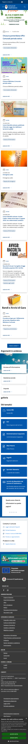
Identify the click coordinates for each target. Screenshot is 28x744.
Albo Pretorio (7, 716)
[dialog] (14, 730)
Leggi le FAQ (7, 703)
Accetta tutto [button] (14, 734)
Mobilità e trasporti (9, 630)
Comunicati (7, 656)
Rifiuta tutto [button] (14, 738)
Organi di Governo (8, 597)
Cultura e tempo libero (9, 623)
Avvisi (7, 31)
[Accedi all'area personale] (21, 2)
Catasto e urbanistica (9, 628)
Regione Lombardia (7, 2)
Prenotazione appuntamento (11, 698)
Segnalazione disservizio (10, 701)
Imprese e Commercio (9, 625)
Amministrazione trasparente (11, 714)
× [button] (26, 718)
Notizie (7, 120)
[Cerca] (25, 7)
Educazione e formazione (10, 635)
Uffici (5, 602)
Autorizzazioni (7, 645)
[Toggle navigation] (3, 7)
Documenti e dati (8, 612)
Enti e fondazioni (8, 605)
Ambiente (6, 640)
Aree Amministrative (9, 600)
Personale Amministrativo (10, 610)
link (6, 731)
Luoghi (5, 665)
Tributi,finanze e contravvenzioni (12, 638)
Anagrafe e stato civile (9, 620)
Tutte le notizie (13, 346)
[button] (14, 741)
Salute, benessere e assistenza (12, 643)
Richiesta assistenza (9, 706)
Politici (5, 607)
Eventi (5, 668)
